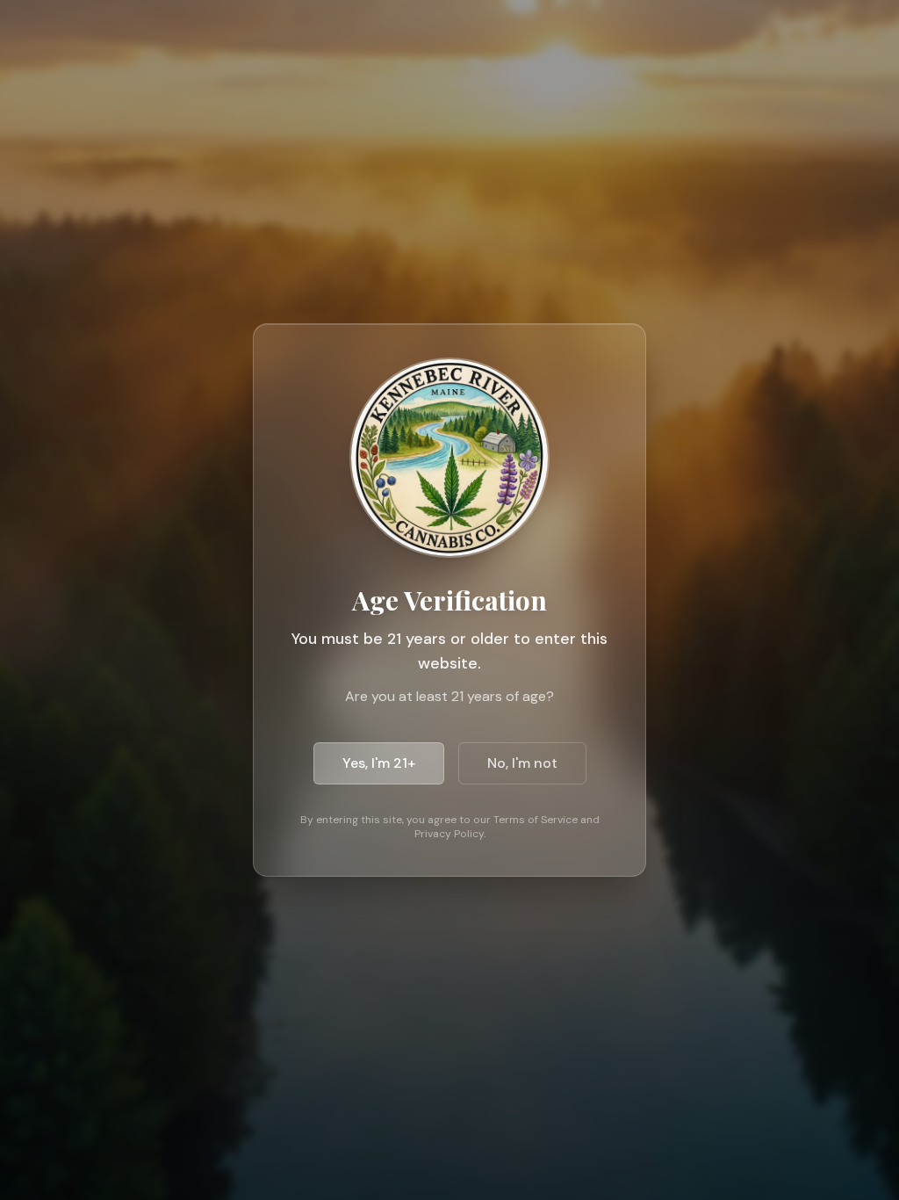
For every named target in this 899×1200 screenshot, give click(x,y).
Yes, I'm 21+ (378, 763)
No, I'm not (522, 763)
